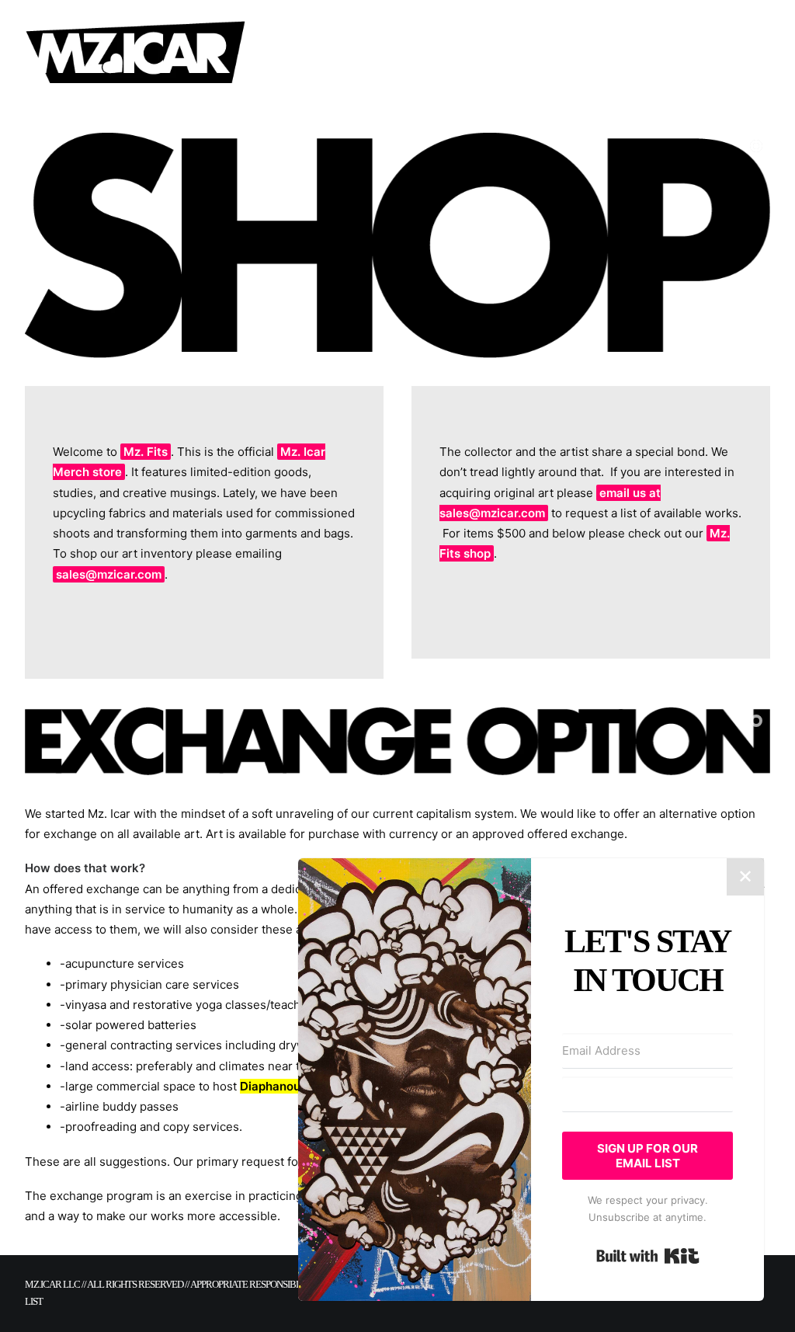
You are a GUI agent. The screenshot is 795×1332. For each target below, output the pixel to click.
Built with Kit (648, 1256)
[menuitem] (278, 52)
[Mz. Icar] (135, 52)
